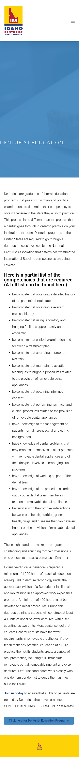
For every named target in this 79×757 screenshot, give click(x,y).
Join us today (13, 693)
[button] (72, 20)
